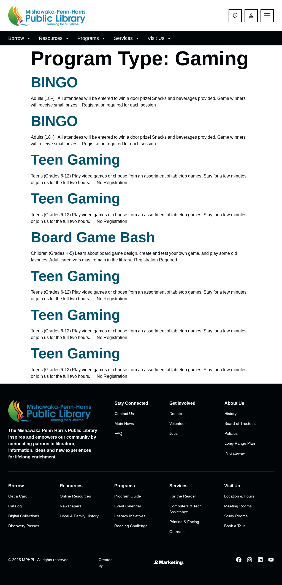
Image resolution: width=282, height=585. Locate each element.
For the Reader (182, 496)
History (230, 413)
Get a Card (18, 496)
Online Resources (75, 496)
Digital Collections (23, 516)
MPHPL (28, 559)
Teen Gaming (75, 160)
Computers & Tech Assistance (185, 509)
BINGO (54, 82)
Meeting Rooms (238, 506)
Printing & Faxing (184, 522)
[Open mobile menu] (267, 15)
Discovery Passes (23, 526)
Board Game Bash (93, 237)
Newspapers (71, 506)
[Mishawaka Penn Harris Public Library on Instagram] (249, 559)
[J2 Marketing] (168, 563)
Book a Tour (234, 526)
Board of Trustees (240, 423)
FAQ (118, 433)
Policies (231, 433)
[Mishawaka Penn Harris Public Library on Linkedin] (260, 559)
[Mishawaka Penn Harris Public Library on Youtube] (271, 559)
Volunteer (177, 423)
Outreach (177, 531)
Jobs (173, 433)
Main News (124, 423)
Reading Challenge (131, 526)
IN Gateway (234, 453)
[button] (20, 38)
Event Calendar (127, 506)
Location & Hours (239, 496)
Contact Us (124, 413)
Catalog (15, 506)
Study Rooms (236, 516)
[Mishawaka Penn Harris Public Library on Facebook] (239, 559)
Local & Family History (79, 516)
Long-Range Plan (239, 443)
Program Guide (127, 496)
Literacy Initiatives (129, 516)
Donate (175, 413)
